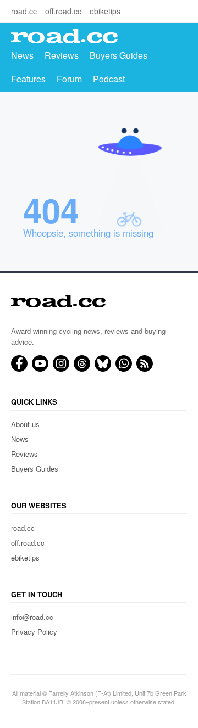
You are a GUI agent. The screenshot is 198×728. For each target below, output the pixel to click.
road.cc (24, 10)
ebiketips (105, 10)
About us (25, 424)
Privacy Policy (34, 631)
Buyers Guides (118, 55)
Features (28, 78)
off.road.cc (63, 10)
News (22, 55)
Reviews (62, 55)
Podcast (109, 78)
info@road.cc (32, 617)
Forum (69, 78)
